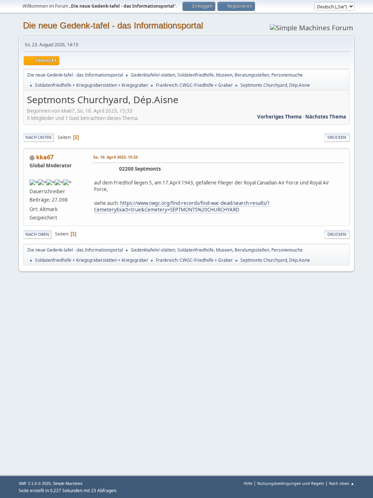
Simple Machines (68, 483)
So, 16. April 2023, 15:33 (115, 157)
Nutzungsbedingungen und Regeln (290, 483)
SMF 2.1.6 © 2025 (35, 483)
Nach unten (38, 137)
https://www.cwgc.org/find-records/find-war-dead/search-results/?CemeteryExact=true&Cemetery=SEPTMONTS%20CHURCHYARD (182, 206)
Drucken (336, 137)
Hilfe (248, 483)
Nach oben (37, 234)
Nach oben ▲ (341, 483)
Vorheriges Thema (279, 116)
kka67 (45, 157)
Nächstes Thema (325, 116)
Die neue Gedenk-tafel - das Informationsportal (113, 25)
